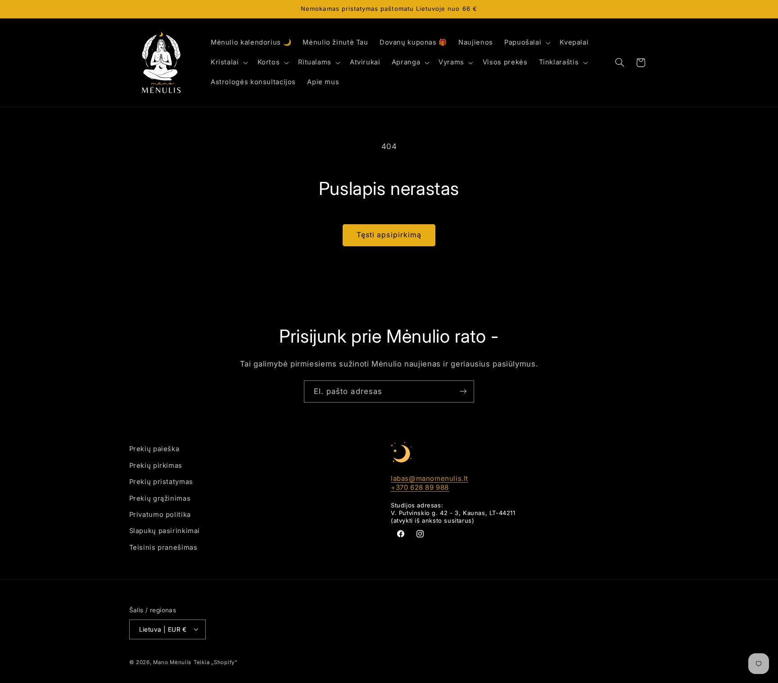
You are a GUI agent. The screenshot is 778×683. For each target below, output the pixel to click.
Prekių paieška (154, 449)
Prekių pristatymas (161, 482)
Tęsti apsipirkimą (389, 235)
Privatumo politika (160, 514)
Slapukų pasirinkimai (164, 531)
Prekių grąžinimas (160, 498)
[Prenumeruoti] (463, 391)
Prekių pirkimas (155, 465)
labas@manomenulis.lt (429, 478)
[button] (526, 43)
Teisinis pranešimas (163, 547)
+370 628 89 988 (420, 487)
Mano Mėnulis (172, 662)
